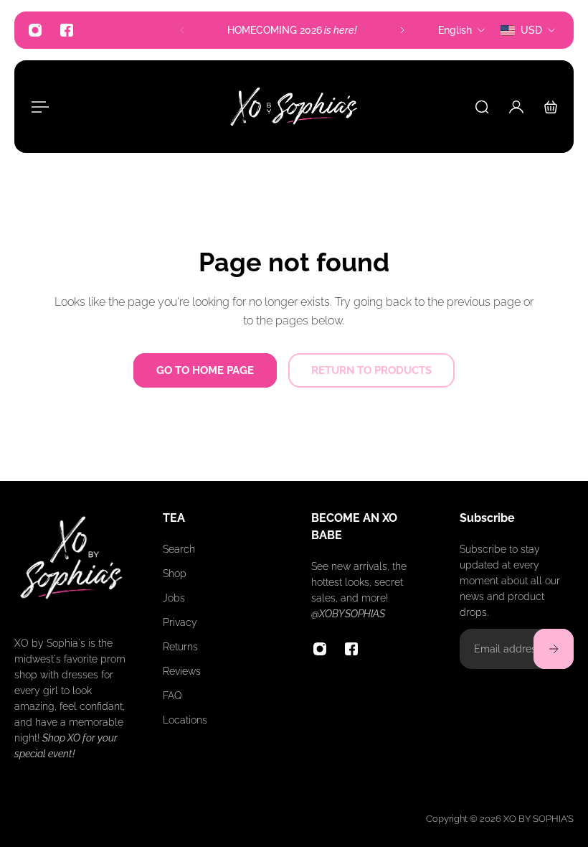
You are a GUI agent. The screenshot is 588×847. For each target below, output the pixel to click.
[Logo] (294, 106)
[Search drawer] (482, 107)
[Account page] (516, 107)
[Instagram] (35, 30)
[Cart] (551, 107)
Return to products (371, 370)
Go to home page (205, 370)
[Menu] (37, 107)
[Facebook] (66, 30)
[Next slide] (402, 30)
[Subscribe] (554, 649)
